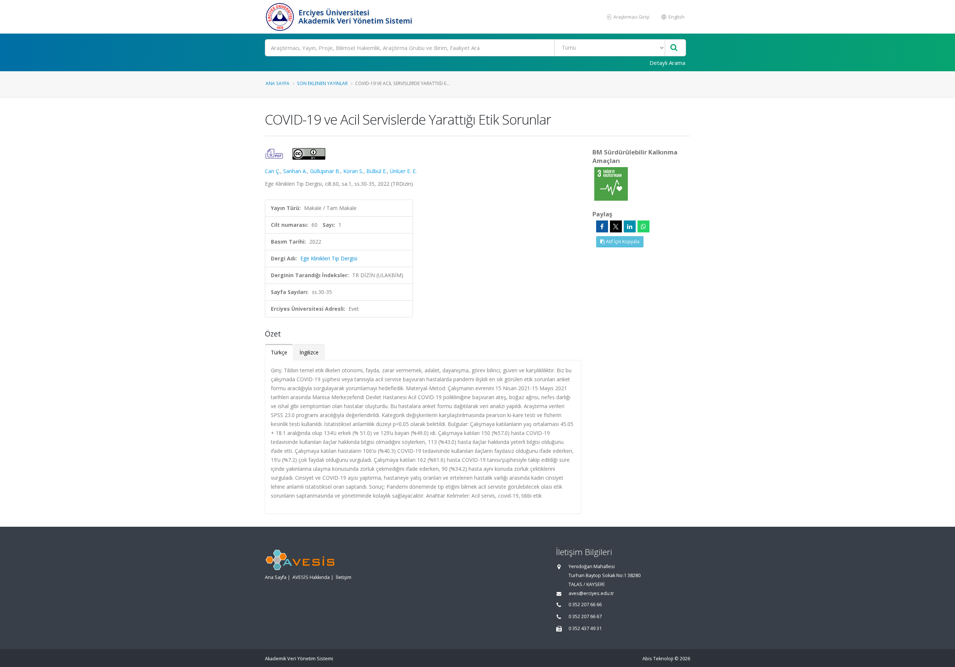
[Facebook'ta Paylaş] (602, 226)
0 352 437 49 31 (585, 628)
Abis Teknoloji (657, 658)
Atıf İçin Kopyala (622, 241)
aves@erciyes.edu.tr (591, 593)
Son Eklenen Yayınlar (322, 83)
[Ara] (674, 48)
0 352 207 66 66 (585, 604)
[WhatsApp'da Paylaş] (643, 226)
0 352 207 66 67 (585, 616)
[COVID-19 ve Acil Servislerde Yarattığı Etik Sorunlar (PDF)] (275, 153)
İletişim (343, 577)
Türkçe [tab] (279, 352)
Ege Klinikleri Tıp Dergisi (328, 258)
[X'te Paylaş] (616, 226)
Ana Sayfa (277, 83)
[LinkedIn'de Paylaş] (630, 226)
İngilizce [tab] (309, 352)
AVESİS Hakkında (311, 577)
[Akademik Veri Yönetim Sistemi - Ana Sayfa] (281, 17)
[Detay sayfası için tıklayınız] (611, 183)
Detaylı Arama (667, 62)
